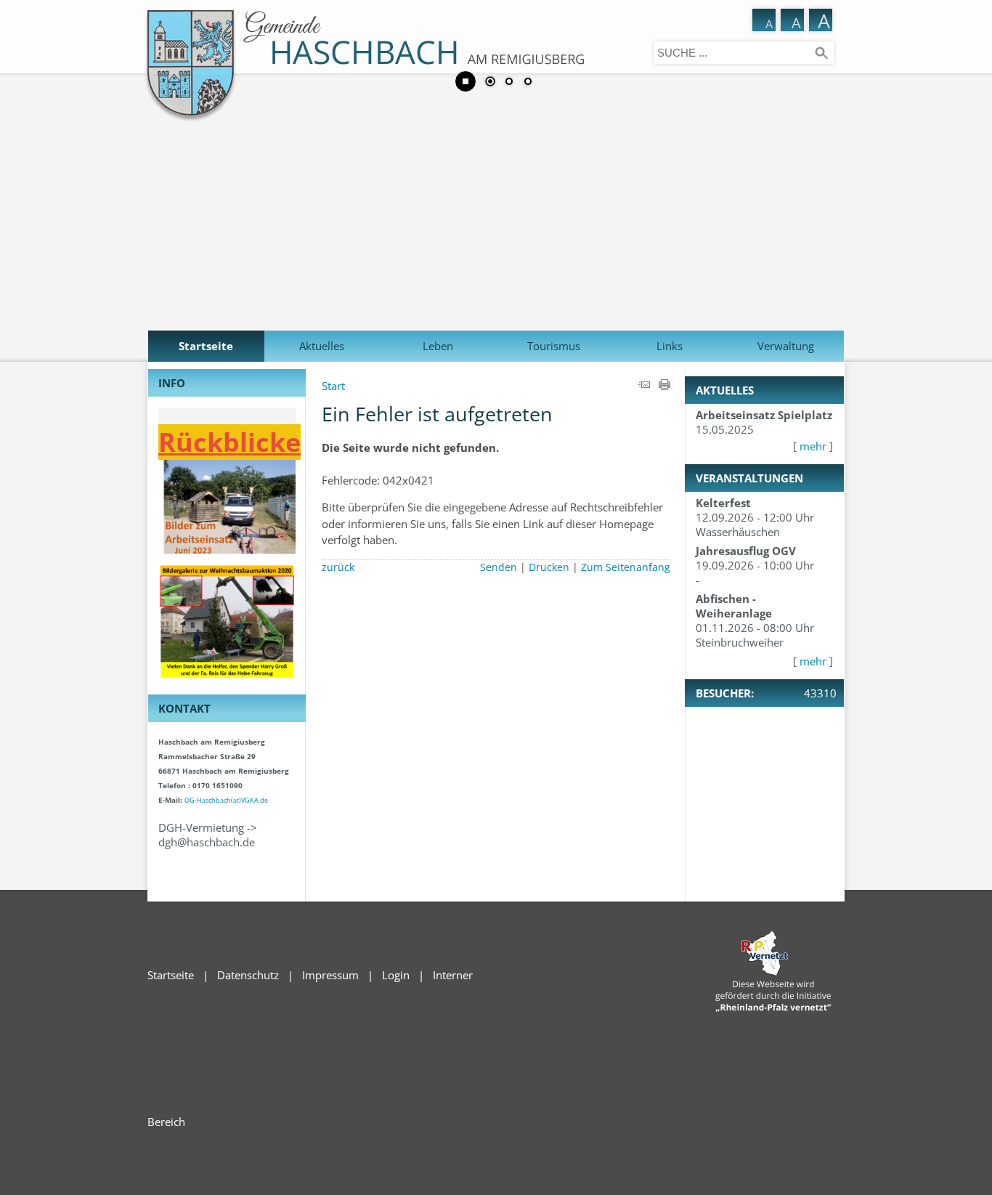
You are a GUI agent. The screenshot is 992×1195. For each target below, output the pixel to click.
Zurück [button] (22, 174)
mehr (813, 446)
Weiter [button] (970, 174)
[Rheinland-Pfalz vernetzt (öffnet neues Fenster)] (773, 1007)
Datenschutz (248, 975)
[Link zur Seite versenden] (644, 385)
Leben (438, 346)
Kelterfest (723, 502)
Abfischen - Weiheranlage (734, 605)
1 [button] (490, 83)
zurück (338, 567)
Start (333, 385)
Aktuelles (321, 346)
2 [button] (509, 83)
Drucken (549, 567)
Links (669, 346)
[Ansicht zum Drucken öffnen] (664, 385)
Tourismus (553, 346)
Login (396, 975)
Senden (498, 567)
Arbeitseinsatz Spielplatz (764, 415)
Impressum (330, 975)
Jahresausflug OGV (746, 550)
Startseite (206, 346)
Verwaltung (785, 346)
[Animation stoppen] (465, 81)
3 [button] (528, 83)
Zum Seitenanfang (625, 567)
